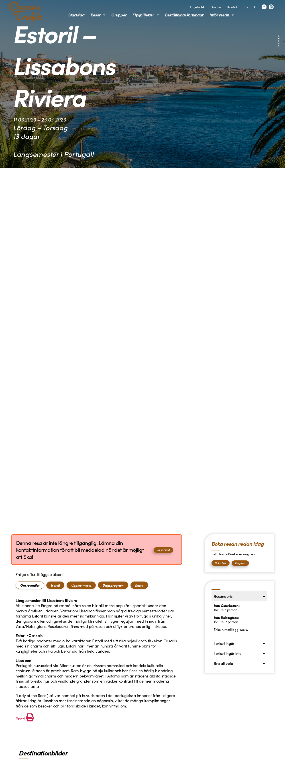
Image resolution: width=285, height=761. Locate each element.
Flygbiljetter (143, 15)
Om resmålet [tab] (29, 585)
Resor (96, 15)
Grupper (118, 15)
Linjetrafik (197, 6)
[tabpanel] (96, 660)
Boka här (220, 563)
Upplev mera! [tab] (81, 585)
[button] (278, 36)
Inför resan (219, 15)
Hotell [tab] (55, 585)
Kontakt (233, 6)
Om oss (216, 6)
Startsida (76, 15)
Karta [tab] (139, 585)
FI (255, 6)
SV (246, 6)
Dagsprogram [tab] (113, 585)
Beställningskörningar (184, 15)
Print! (20, 718)
